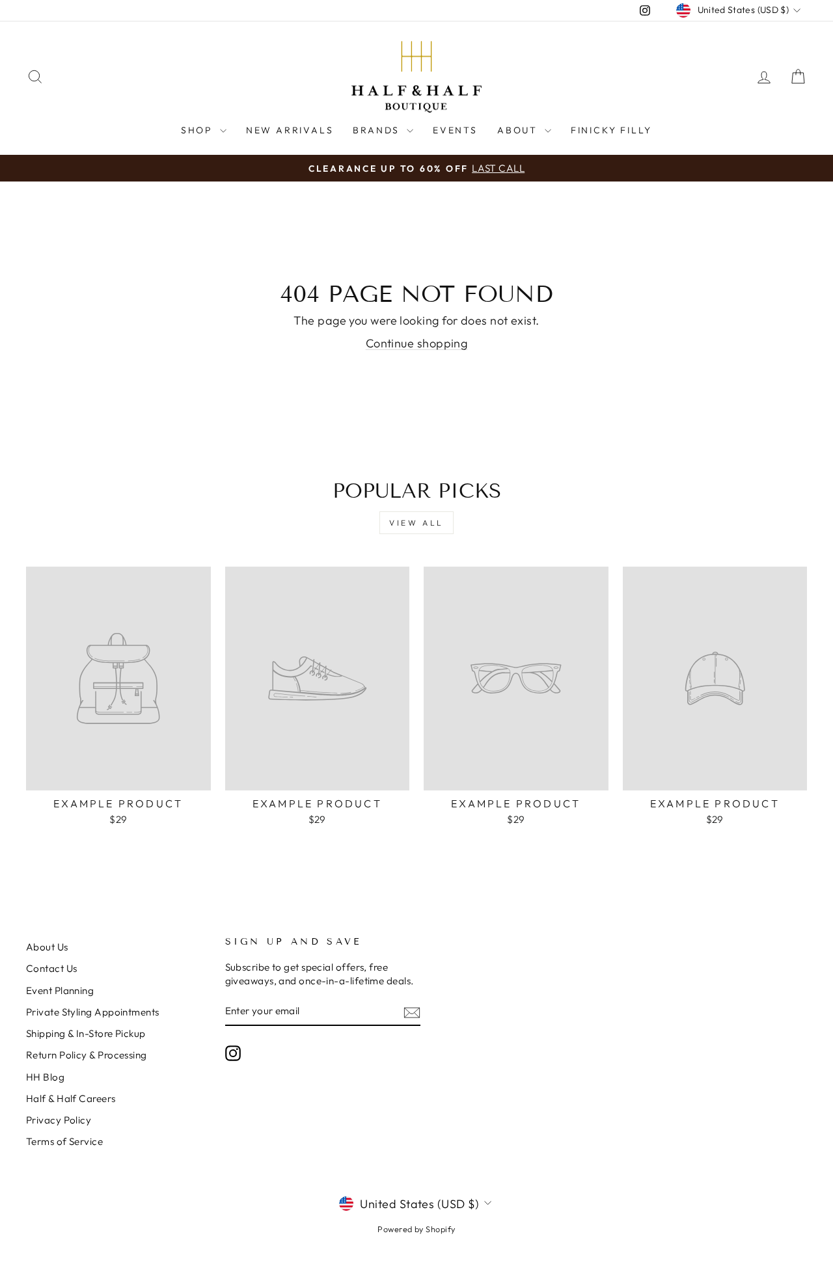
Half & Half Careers (71, 1098)
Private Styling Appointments (92, 1012)
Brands (378, 130)
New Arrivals (290, 130)
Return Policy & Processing (86, 1055)
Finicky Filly (611, 130)
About (519, 130)
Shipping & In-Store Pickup (86, 1033)
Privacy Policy (58, 1120)
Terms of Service (64, 1141)
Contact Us (51, 968)
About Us (47, 947)
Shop (199, 130)
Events (455, 130)
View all (416, 523)
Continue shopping (417, 343)
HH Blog (45, 1077)
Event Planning (60, 990)
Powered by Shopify (416, 1229)
